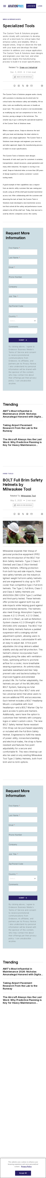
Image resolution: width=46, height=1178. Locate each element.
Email (12, 267)
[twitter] (23, 86)
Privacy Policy (26, 1166)
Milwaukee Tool (28, 496)
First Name (14, 248)
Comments (13, 326)
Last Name (14, 257)
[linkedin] (19, 86)
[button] (4, 6)
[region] (23, 1168)
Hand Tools (8, 473)
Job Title (13, 296)
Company (13, 286)
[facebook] (14, 86)
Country (13, 316)
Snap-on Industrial (28, 67)
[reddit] (27, 86)
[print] (42, 86)
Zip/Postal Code (16, 306)
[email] (31, 86)
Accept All (23, 1173)
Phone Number (15, 277)
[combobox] (23, 320)
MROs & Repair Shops (12, 19)
